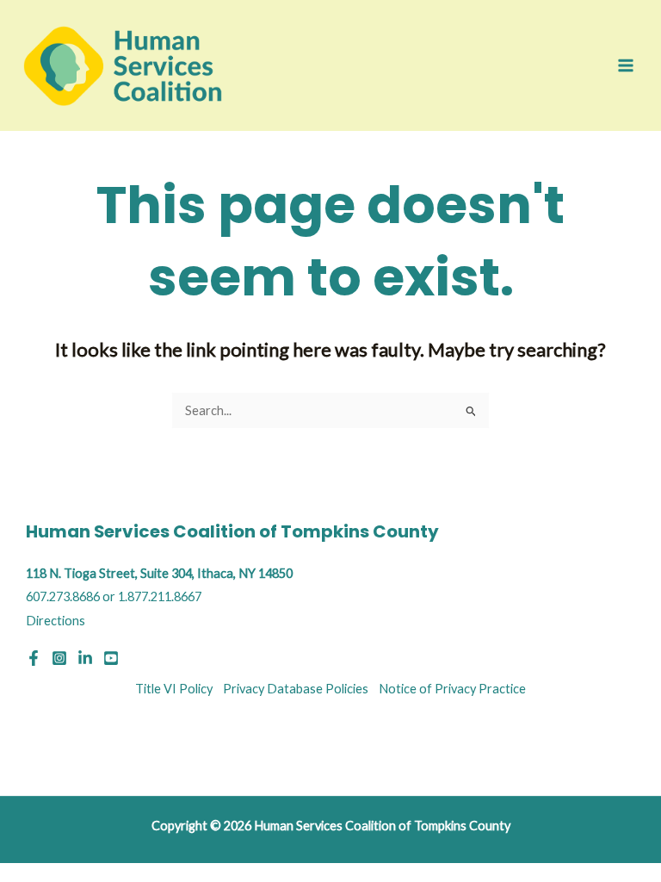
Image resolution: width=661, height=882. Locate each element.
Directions (55, 620)
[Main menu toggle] (626, 65)
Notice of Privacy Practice (452, 688)
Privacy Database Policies (295, 688)
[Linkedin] (85, 658)
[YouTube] (111, 658)
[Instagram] (59, 658)
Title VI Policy (174, 688)
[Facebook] (33, 658)
